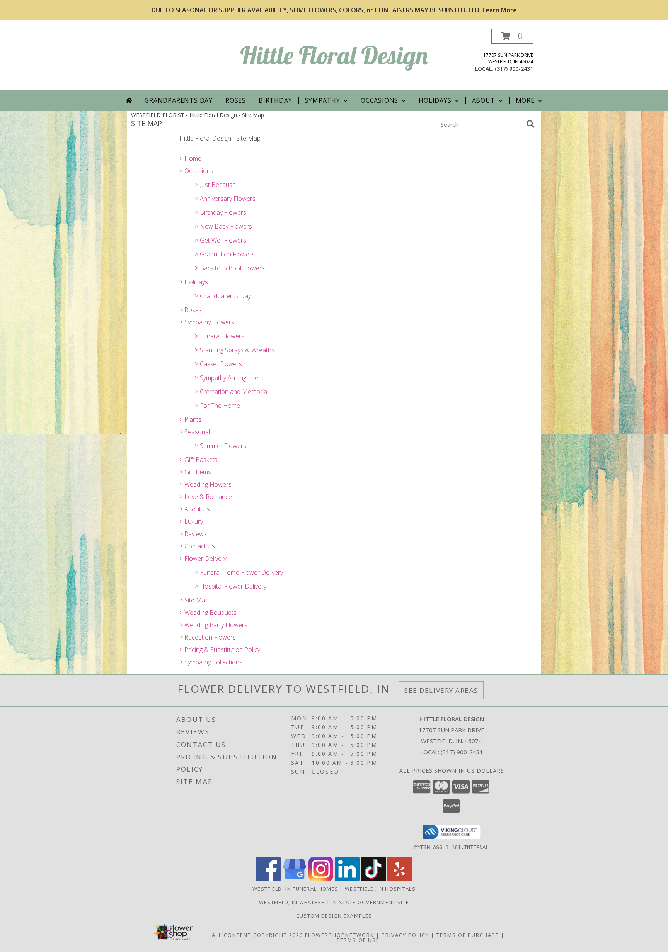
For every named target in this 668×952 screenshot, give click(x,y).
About (483, 100)
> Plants (190, 419)
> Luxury (191, 521)
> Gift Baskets (198, 459)
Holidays (435, 100)
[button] (512, 36)
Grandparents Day (179, 100)
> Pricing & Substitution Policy (219, 649)
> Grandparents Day (223, 296)
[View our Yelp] (399, 879)
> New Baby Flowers (223, 226)
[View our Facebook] (268, 879)
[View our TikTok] (373, 879)
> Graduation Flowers (225, 254)
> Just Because (215, 184)
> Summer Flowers (220, 445)
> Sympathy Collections (210, 662)
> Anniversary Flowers (225, 198)
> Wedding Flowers (205, 484)
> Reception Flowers (207, 637)
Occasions (379, 100)
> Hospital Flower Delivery (230, 586)
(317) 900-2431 (514, 68)
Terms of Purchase (467, 935)
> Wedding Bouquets (208, 612)
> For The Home (217, 405)
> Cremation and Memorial (231, 391)
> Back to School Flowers (230, 268)
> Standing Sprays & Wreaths (234, 350)
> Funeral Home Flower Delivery (239, 572)
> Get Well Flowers (220, 240)
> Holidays (193, 282)
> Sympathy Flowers (206, 322)
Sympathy (322, 100)
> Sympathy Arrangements (231, 377)
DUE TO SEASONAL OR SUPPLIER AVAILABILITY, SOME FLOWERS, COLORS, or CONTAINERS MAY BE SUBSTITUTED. (334, 10)
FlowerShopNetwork (339, 935)
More (525, 100)
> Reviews (193, 533)
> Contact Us (197, 546)
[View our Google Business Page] (294, 879)
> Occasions (196, 170)
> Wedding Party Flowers (213, 625)
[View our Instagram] (320, 879)
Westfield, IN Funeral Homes (295, 888)
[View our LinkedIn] (347, 879)
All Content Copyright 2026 (257, 935)
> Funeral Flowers (219, 336)
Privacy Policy (405, 935)
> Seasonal (194, 432)
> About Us (194, 509)
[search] (530, 124)
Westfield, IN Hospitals (380, 888)
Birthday (275, 100)
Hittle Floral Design (334, 55)
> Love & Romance (205, 496)
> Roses (190, 309)
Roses (235, 100)
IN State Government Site (370, 902)
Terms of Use (358, 940)
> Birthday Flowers (220, 212)
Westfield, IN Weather (292, 902)
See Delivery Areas (441, 690)
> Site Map (194, 600)
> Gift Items (195, 472)
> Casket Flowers (218, 364)
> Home (190, 158)
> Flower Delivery (203, 558)
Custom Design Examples (334, 915)
